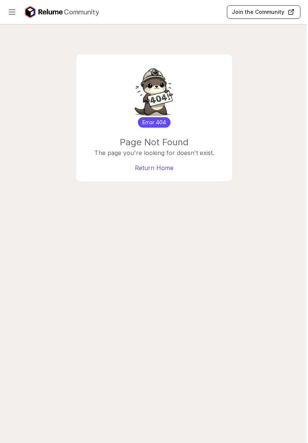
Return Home (154, 168)
